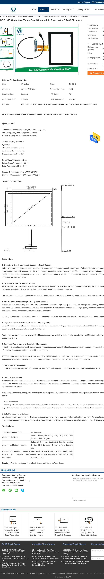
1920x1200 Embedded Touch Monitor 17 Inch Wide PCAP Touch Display (76, 562)
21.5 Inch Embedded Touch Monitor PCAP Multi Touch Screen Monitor (75, 557)
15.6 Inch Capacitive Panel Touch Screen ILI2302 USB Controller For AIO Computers (45, 552)
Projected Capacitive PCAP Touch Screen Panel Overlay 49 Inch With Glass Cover (14, 565)
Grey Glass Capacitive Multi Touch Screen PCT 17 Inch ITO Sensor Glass (45, 557)
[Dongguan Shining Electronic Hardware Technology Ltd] (14, 9)
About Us (55, 9)
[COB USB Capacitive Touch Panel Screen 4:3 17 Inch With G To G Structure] (7, 31)
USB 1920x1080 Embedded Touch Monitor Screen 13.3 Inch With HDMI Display (75, 552)
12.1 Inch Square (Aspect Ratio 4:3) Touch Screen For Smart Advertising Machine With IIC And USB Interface (12, 534)
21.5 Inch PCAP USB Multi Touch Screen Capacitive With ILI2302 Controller (13, 552)
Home (33, 9)
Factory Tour (68, 9)
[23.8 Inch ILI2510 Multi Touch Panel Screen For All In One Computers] (38, 520)
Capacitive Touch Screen (43, 544)
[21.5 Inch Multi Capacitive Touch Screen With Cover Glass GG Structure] (63, 520)
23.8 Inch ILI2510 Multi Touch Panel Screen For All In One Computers (37, 531)
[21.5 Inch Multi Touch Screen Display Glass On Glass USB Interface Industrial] (89, 520)
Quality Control (83, 9)
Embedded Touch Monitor (74, 544)
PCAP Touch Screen (11, 544)
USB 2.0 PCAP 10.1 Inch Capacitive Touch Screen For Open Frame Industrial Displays (44, 563)
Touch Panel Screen (25, 17)
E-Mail (54, 573)
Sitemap (62, 573)
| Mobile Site (71, 573)
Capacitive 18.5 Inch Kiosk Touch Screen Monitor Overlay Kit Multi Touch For (15, 558)
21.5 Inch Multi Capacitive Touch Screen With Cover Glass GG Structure (63, 531)
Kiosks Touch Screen (34, 463)
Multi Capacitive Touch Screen (53, 463)
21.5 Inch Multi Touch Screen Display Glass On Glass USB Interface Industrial (89, 532)
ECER (68, 577)
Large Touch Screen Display (16, 463)
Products (44, 9)
